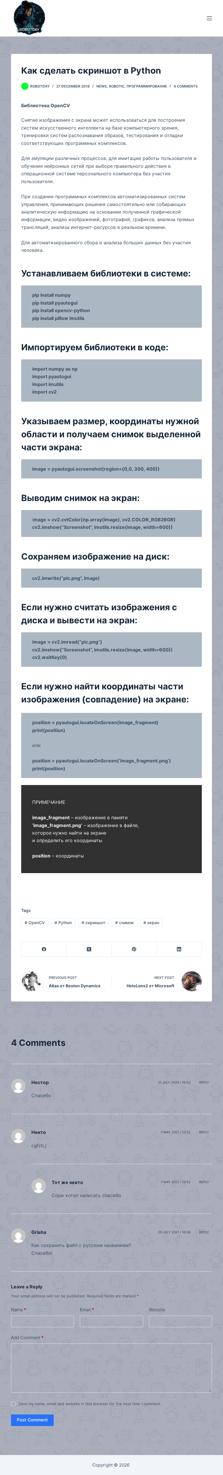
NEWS (101, 86)
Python (63, 922)
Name (18, 1309)
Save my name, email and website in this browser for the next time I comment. (90, 1403)
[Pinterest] (134, 949)
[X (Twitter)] (89, 949)
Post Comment (32, 1420)
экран (151, 922)
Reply (204, 1082)
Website (157, 1309)
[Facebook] (43, 949)
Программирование (147, 86)
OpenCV (35, 922)
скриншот (93, 922)
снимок (124, 922)
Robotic (117, 86)
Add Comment (27, 1337)
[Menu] (209, 18)
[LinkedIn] (179, 949)
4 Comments (186, 86)
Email (87, 1309)
